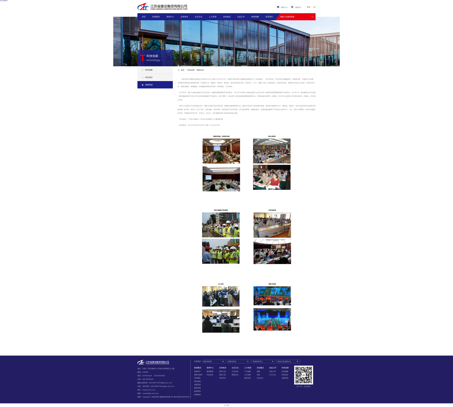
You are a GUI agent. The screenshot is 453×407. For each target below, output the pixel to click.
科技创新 (255, 17)
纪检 (258, 375)
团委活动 (235, 375)
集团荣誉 (197, 391)
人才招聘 (247, 375)
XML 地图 (226, 405)
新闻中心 (170, 17)
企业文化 (198, 17)
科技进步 (149, 77)
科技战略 (149, 70)
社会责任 (260, 378)
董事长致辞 (198, 375)
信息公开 (241, 17)
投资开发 (222, 378)
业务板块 (184, 17)
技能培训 (149, 85)
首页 (144, 17)
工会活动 (235, 371)
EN (314, 7)
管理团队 (197, 378)
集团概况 (156, 17)
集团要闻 (210, 371)
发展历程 (197, 385)
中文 (308, 7)
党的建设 (227, 17)
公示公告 (272, 375)
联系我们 (269, 17)
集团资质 (197, 388)
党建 (258, 371)
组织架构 (197, 381)
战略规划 (197, 394)
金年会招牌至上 (4, 0)
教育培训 (247, 378)
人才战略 (247, 371)
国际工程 (222, 375)
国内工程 (222, 371)
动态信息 (210, 375)
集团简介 (197, 371)
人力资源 (212, 17)
